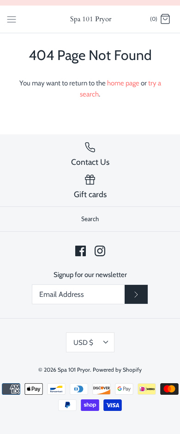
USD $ (83, 342)
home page (123, 83)
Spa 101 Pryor (74, 369)
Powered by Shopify (117, 369)
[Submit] (136, 294)
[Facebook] (80, 251)
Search (90, 219)
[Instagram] (100, 251)
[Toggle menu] (11, 18)
